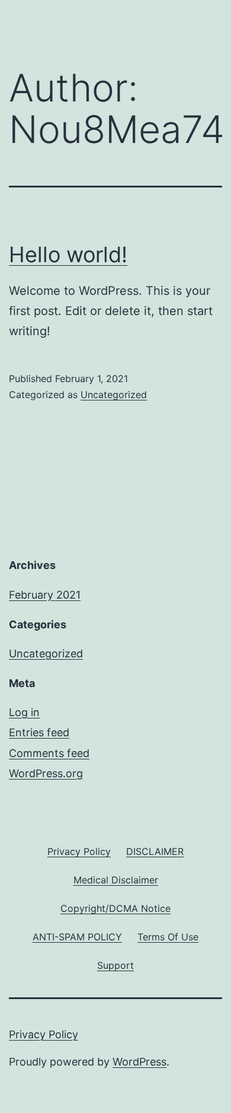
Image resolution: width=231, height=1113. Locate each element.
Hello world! (68, 254)
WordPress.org (46, 773)
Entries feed (39, 732)
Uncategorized (114, 394)
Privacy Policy (43, 1034)
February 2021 (45, 595)
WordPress (139, 1061)
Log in (24, 712)
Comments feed (49, 753)
